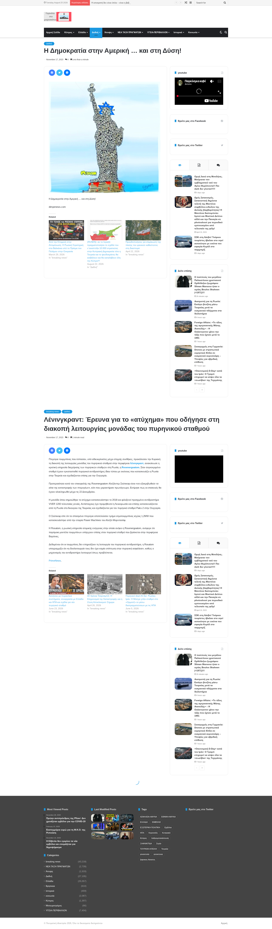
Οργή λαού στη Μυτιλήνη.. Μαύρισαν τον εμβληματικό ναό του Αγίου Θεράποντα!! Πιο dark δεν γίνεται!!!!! (208, 182)
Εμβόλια (168, 827)
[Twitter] (59, 72)
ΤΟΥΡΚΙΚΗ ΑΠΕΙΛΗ (148, 849)
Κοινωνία (192, 32)
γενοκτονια (158, 854)
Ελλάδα (82, 32)
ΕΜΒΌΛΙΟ (156, 822)
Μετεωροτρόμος (54, 905)
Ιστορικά (178, 32)
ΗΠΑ (142, 833)
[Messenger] (67, 72)
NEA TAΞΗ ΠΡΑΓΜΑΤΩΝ (129, 32)
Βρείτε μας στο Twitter (190, 145)
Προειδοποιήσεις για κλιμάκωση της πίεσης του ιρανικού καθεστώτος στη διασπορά (143, 245)
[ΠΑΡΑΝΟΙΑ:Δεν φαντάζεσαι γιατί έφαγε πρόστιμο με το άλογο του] (112, 818)
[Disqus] (105, 325)
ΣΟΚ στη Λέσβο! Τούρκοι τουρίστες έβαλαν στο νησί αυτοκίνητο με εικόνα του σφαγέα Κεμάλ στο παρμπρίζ (208, 243)
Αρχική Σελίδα (53, 32)
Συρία (158, 843)
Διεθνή (95, 32)
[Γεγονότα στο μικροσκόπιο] (57, 16)
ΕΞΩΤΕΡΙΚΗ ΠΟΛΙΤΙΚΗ (150, 827)
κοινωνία (50, 896)
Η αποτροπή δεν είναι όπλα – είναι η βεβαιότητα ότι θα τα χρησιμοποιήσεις (125, 3)
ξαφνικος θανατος (147, 860)
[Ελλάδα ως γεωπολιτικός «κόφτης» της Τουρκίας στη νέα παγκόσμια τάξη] (127, 818)
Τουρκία (164, 849)
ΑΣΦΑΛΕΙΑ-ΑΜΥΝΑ (148, 817)
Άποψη (108, 32)
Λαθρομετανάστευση (160, 838)
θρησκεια (50, 886)
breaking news (53, 861)
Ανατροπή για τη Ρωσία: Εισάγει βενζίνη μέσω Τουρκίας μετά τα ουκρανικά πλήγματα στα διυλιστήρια (208, 307)
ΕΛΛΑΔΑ (144, 822)
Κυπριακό (166, 833)
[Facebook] (52, 72)
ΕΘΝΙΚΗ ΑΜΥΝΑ (168, 817)
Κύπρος (68, 32)
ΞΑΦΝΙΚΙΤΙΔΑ (146, 843)
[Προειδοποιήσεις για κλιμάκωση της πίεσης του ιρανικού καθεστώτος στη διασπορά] (143, 230)
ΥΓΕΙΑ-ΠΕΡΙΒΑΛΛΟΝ (157, 32)
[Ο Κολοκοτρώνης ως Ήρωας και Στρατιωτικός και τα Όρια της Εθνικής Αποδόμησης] (112, 827)
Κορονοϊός (153, 833)
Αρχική (224, 923)
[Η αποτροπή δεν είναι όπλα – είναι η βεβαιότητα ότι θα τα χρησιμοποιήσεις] (127, 827)
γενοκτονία (144, 854)
